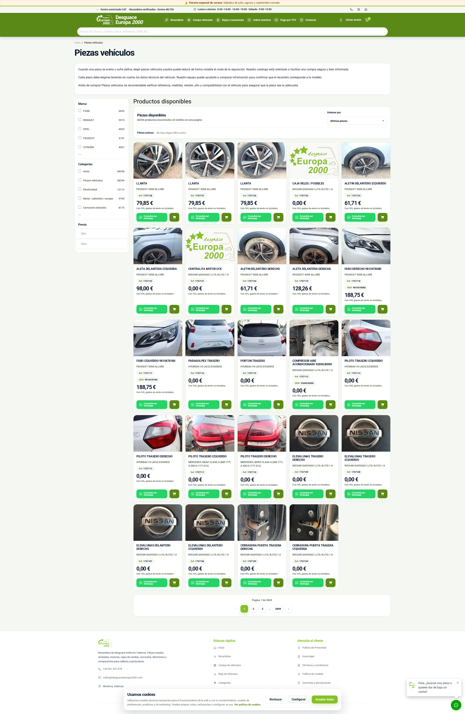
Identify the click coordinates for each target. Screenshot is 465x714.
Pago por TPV (288, 19)
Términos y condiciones (315, 665)
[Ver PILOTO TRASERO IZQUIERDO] (382, 404)
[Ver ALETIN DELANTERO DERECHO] (278, 309)
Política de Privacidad (314, 647)
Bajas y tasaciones (233, 19)
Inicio (221, 647)
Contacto (311, 19)
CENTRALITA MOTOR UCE (205, 269)
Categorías (224, 682)
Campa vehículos (203, 19)
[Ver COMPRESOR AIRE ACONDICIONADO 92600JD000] (330, 404)
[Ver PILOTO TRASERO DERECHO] (174, 493)
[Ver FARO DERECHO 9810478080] (382, 309)
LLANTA (141, 183)
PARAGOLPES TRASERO (204, 361)
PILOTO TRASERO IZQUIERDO (364, 361)
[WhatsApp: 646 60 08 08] (366, 10)
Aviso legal (308, 656)
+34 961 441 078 (112, 668)
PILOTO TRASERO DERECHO (154, 456)
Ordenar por (334, 112)
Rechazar (276, 699)
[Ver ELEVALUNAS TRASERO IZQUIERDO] (382, 493)
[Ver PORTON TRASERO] (278, 404)
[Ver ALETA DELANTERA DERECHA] (330, 309)
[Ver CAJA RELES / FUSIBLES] (330, 217)
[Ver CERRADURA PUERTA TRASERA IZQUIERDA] (330, 582)
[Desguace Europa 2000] (105, 643)
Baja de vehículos (228, 673)
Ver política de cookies (247, 704)
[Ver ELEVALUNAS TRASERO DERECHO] (330, 493)
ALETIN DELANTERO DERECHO (260, 269)
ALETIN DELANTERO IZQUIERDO (365, 183)
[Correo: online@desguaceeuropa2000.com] (358, 10)
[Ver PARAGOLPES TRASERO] (226, 404)
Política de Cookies (312, 673)
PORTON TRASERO (252, 361)
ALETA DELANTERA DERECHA (311, 269)
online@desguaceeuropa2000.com (122, 677)
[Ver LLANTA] (174, 217)
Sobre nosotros (262, 19)
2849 (278, 608)
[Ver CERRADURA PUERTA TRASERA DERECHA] (278, 582)
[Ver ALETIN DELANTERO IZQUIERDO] (382, 217)
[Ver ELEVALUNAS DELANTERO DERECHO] (174, 582)
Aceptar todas (325, 699)
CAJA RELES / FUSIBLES (308, 183)
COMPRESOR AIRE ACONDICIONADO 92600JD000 (312, 362)
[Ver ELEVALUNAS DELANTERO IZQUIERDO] (226, 582)
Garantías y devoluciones (316, 682)
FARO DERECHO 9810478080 (363, 269)
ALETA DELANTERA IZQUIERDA (156, 269)
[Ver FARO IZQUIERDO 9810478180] (174, 404)
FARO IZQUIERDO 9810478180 (155, 361)
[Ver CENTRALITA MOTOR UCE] (226, 309)
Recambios (177, 19)
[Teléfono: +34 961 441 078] (351, 10)
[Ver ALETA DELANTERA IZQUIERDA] (174, 309)
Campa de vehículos (229, 665)
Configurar (299, 699)
